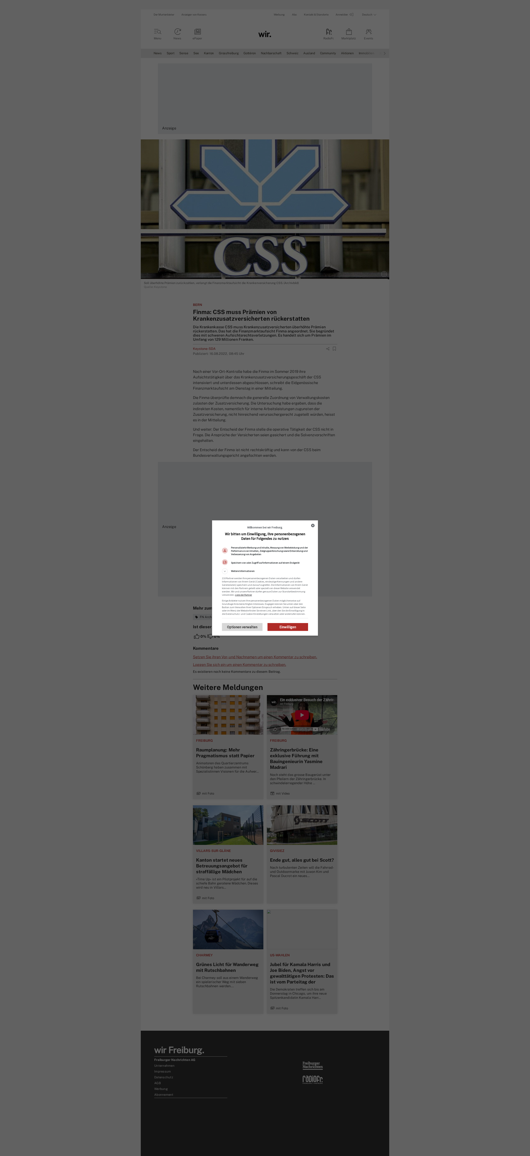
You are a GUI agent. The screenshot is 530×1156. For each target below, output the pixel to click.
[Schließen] (313, 525)
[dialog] (265, 578)
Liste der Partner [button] (243, 594)
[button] (265, 571)
